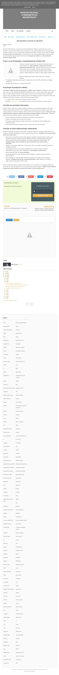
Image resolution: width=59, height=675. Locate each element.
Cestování (5, 354)
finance (17, 398)
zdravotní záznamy (20, 656)
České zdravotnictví (20, 361)
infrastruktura (6, 432)
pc (4, 539)
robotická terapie (7, 571)
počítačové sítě (19, 550)
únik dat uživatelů (7, 606)
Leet (4, 485)
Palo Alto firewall (19, 532)
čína (17, 365)
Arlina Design (32, 671)
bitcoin (4, 347)
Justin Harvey (6, 446)
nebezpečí (5, 506)
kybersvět (5, 481)
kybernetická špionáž (20, 471)
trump (17, 603)
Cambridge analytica (20, 351)
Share (21, 176)
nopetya (5, 513)
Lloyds (4, 488)
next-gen (18, 506)
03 (6, 296)
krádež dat (5, 453)
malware (18, 492)
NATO (17, 499)
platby (4, 547)
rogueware (18, 571)
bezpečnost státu (20, 340)
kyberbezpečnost (7, 460)
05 (6, 293)
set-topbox (5, 582)
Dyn (17, 384)
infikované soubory (7, 428)
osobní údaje (6, 527)
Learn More (27, 7)
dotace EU (5, 384)
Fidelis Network (6, 398)
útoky (17, 610)
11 (6, 280)
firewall (5, 402)
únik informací (19, 606)
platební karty (19, 547)
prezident (18, 557)
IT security (18, 439)
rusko (4, 575)
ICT (4, 425)
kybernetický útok (7, 478)
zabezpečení (6, 652)
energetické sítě (19, 388)
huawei (5, 421)
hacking (17, 414)
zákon (4, 656)
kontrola (5, 450)
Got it (33, 7)
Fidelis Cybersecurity (8, 395)
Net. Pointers (20, 31)
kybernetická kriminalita (8, 467)
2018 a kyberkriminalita (21, 322)
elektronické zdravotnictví (9, 388)
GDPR (4, 405)
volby (17, 624)
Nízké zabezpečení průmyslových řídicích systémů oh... (16, 284)
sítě (17, 582)
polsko (17, 554)
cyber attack (18, 358)
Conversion (9, 219)
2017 (6, 275)
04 (6, 294)
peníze (17, 539)
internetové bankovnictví (21, 435)
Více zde (20, 264)
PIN (17, 543)
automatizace (19, 333)
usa (4, 610)
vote (4, 627)
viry (4, 624)
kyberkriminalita (19, 460)
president (5, 557)
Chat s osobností (19, 421)
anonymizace (6, 326)
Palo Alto (5, 532)
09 (6, 281)
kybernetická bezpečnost (21, 464)
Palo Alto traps (6, 536)
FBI (16, 391)
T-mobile (5, 596)
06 (6, 291)
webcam (18, 638)
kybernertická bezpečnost (9, 464)
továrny (5, 603)
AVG (4, 336)
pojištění (5, 554)
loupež (17, 488)
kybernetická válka (7, 474)
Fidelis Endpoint (19, 395)
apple (4, 333)
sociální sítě (6, 585)
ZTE (17, 663)
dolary (4, 381)
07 (6, 289)
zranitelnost (6, 663)
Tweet (11, 176)
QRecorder (18, 561)
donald (17, 381)
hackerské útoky (19, 411)
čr (3, 368)
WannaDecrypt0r (19, 635)
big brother (18, 343)
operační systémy (7, 523)
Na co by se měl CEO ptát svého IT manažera (15, 208)
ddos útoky (18, 372)
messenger (5, 495)
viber (4, 620)
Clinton (17, 354)
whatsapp (5, 642)
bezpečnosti (6, 343)
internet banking (7, 435)
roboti (17, 568)
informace (18, 428)
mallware (5, 492)
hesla (4, 418)
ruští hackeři (18, 575)
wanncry (5, 638)
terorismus (18, 596)
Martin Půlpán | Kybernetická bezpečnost (29, 15)
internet (17, 432)
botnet (4, 351)
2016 (6, 276)
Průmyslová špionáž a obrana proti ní (13, 283)
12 (6, 278)
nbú (16, 502)
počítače (5, 550)
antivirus (18, 329)
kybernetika (18, 478)
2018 (6, 273)
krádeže (17, 453)
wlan (4, 649)
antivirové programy (7, 329)
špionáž (17, 592)
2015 (6, 298)
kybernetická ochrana (8, 471)
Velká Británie (6, 617)
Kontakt (28, 31)
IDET (17, 425)
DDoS (4, 372)
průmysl (5, 561)
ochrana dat (18, 516)
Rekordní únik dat (20, 564)
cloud (4, 358)
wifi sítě (17, 645)
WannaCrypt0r (6, 635)
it (3, 439)
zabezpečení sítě (20, 652)
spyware (5, 592)
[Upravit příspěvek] (4, 46)
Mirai (17, 495)
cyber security (6, 361)
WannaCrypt (18, 631)
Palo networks (19, 536)
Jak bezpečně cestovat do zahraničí (13, 186)
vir (16, 620)
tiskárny (5, 599)
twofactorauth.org (15, 101)
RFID (4, 568)
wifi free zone (6, 645)
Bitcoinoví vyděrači (20, 347)
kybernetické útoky (20, 474)
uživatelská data (19, 613)
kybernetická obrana (20, 467)
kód (16, 446)
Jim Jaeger (18, 442)
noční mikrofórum (20, 509)
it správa (5, 442)
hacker (4, 411)
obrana (4, 516)
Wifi (17, 642)
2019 (6, 271)
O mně (12, 31)
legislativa (18, 485)
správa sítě (18, 589)
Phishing (5, 543)
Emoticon (16, 219)
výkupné (18, 627)
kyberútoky (18, 481)
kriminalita (5, 457)
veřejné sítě (18, 617)
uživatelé (5, 613)
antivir (17, 326)
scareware (18, 578)
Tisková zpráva (19, 599)
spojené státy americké (8, 589)
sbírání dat (5, 578)
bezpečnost (6, 340)
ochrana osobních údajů (21, 520)
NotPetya (18, 513)
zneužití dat (18, 659)
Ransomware (6, 564)
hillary (17, 418)
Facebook (5, 391)
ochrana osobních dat (8, 520)
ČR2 (17, 368)
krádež (17, 450)
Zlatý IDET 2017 (7, 659)
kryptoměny (18, 457)
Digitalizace (6, 375)
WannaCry (5, 631)
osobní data (18, 523)
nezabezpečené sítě (7, 509)
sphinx (17, 585)
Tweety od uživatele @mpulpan (10, 300)
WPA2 (17, 649)
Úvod (7, 31)
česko (4, 365)
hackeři (5, 414)
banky (17, 336)
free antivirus (19, 402)
